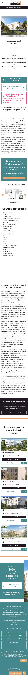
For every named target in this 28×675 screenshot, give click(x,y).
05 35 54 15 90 (14, 624)
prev (1, 26)
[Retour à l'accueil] (15, 3)
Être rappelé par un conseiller (12, 80)
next (27, 26)
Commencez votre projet (11, 585)
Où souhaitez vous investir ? (14, 7)
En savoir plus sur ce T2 (14, 202)
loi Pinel (10, 325)
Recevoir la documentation (14, 178)
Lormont (14, 43)
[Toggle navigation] (2, 3)
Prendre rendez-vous (14, 412)
